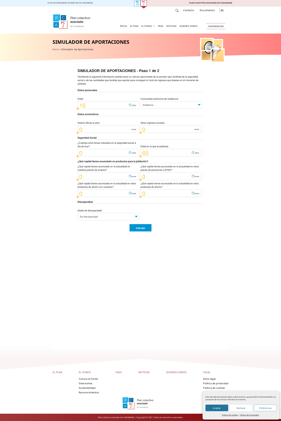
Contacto (188, 10)
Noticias (171, 26)
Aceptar (217, 408)
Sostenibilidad (87, 388)
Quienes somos (189, 26)
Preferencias (265, 408)
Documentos (207, 10)
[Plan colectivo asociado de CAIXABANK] (210, 3)
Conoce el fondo (88, 378)
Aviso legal (209, 378)
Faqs (160, 26)
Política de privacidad (249, 415)
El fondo (146, 26)
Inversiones (85, 383)
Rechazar (241, 408)
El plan (134, 26)
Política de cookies (230, 415)
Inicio (123, 26)
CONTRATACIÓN (216, 26)
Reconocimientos (89, 392)
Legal (206, 372)
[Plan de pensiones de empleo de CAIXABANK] (70, 3)
